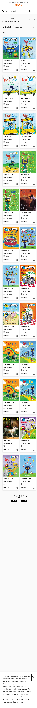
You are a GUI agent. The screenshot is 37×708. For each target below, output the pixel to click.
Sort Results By (7, 27)
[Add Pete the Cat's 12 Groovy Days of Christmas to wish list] (34, 184)
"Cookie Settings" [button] (17, 694)
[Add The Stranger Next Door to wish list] (34, 222)
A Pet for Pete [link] (8, 99)
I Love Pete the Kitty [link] (27, 479)
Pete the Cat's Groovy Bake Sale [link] (27, 251)
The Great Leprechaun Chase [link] (9, 365)
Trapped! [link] (6, 441)
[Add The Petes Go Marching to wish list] (34, 374)
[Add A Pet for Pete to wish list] (17, 108)
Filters (5, 33)
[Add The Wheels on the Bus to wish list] (17, 146)
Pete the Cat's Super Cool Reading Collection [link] (9, 175)
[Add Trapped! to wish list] (17, 450)
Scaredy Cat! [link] (7, 61)
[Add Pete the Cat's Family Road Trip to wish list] (17, 260)
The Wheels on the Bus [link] (9, 137)
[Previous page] (12, 496)
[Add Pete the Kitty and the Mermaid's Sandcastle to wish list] (17, 336)
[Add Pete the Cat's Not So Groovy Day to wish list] (34, 450)
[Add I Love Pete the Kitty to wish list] (34, 488)
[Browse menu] (33, 11)
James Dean (8, 63)
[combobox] (14, 11)
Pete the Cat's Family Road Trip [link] (9, 251)
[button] (30, 20)
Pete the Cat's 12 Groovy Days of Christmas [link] (27, 175)
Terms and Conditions (10, 679)
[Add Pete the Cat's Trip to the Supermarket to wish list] (34, 298)
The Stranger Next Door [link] (27, 213)
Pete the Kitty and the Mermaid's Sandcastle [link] (9, 327)
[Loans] (29, 11)
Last (24, 501)
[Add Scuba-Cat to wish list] (34, 70)
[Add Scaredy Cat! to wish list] (17, 70)
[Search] (3, 11)
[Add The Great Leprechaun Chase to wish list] (17, 374)
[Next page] (26, 496)
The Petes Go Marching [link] (27, 365)
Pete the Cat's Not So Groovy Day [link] (27, 441)
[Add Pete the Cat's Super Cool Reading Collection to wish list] (17, 184)
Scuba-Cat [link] (24, 61)
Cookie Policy (18, 702)
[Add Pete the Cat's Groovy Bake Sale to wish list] (34, 260)
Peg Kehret (26, 215)
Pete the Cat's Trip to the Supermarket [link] (27, 289)
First (14, 501)
